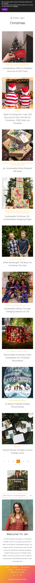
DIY (21, 211)
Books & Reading (14, 400)
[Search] (31, 495)
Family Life (9, 64)
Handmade (13, 351)
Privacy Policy (21, 569)
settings (15, 6)
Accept (4, 9)
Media (11, 569)
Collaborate (25, 567)
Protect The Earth (14, 163)
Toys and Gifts (24, 64)
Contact (15, 567)
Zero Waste (21, 164)
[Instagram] (14, 575)
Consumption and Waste (12, 211)
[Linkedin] (17, 575)
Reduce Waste (25, 163)
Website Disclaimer (17, 572)
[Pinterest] (20, 575)
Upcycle (25, 351)
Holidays (16, 64)
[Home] (11, 18)
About (7, 567)
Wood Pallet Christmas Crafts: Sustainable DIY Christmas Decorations (17, 358)
